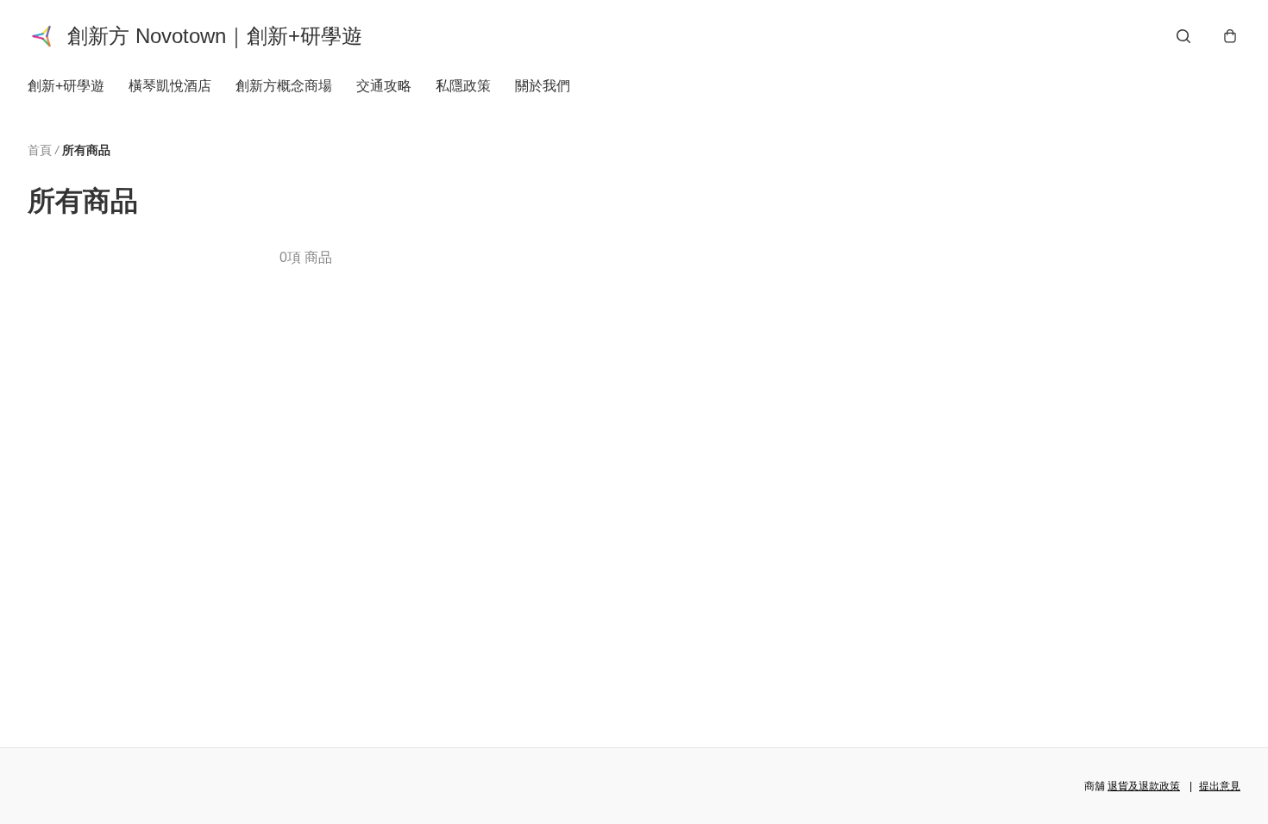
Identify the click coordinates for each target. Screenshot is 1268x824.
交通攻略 (383, 85)
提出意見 (1219, 786)
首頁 (40, 150)
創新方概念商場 (283, 85)
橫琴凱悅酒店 (170, 85)
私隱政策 (463, 85)
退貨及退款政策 (1144, 786)
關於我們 (542, 85)
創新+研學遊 (66, 85)
